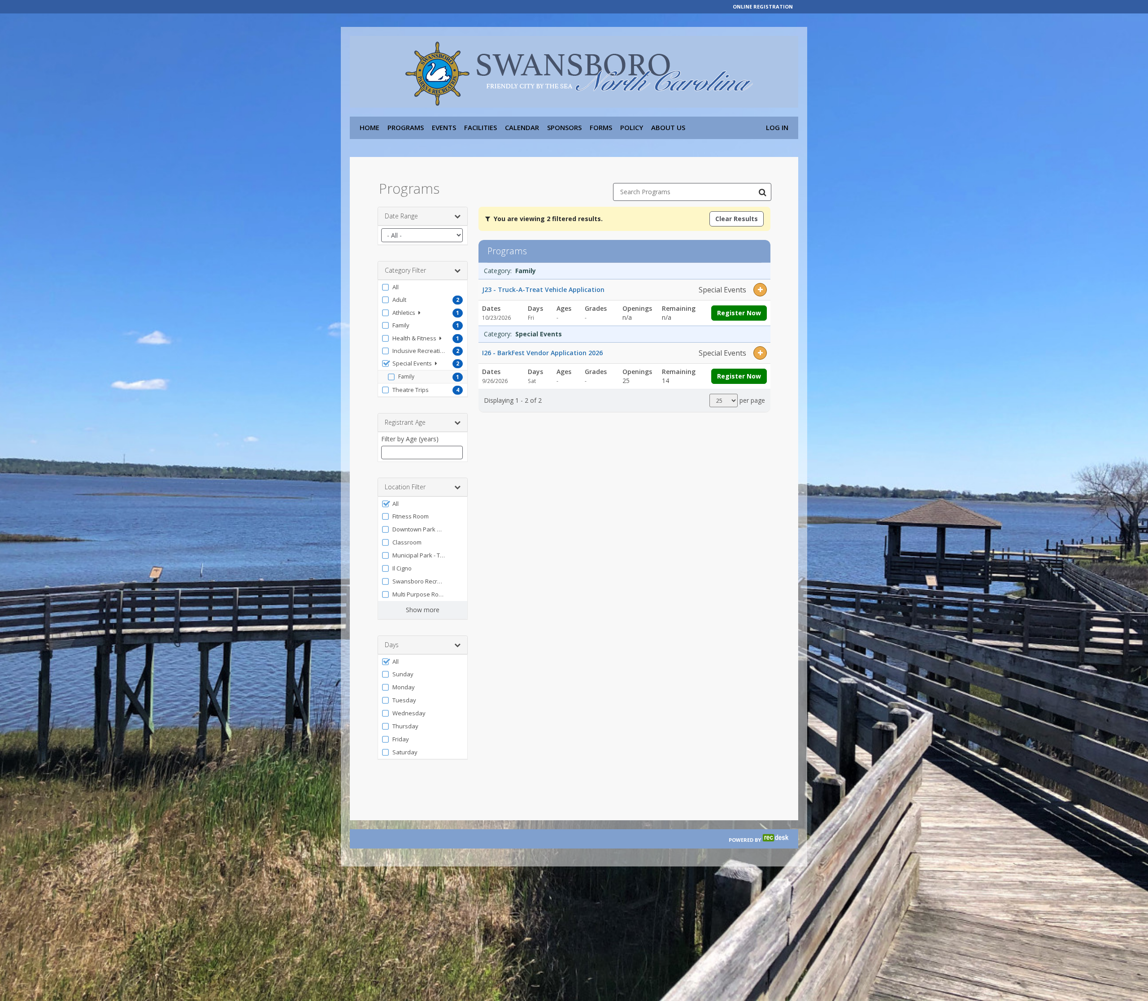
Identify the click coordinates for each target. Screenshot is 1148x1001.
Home (369, 127)
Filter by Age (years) (410, 439)
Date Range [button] (401, 216)
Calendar (522, 127)
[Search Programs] (762, 192)
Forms (601, 127)
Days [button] (392, 644)
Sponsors (564, 127)
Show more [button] (422, 609)
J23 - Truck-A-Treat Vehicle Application (543, 289)
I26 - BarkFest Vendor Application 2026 (542, 352)
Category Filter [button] (405, 270)
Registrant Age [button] (405, 422)
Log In (777, 127)
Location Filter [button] (405, 487)
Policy (631, 127)
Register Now (739, 313)
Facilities (480, 127)
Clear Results (736, 218)
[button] (422, 287)
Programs (405, 127)
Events (444, 127)
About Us (668, 127)
